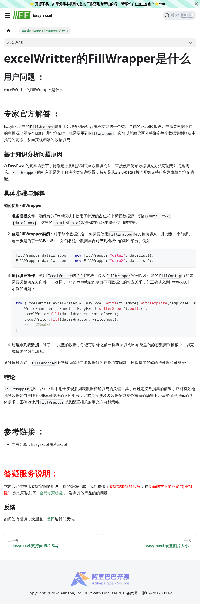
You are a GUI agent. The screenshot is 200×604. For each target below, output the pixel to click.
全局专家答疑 (51, 493)
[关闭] (196, 4)
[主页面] (8, 30)
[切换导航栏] (7, 15)
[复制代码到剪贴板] (190, 255)
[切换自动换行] (181, 303)
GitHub (141, 3)
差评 (51, 518)
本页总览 (15, 42)
